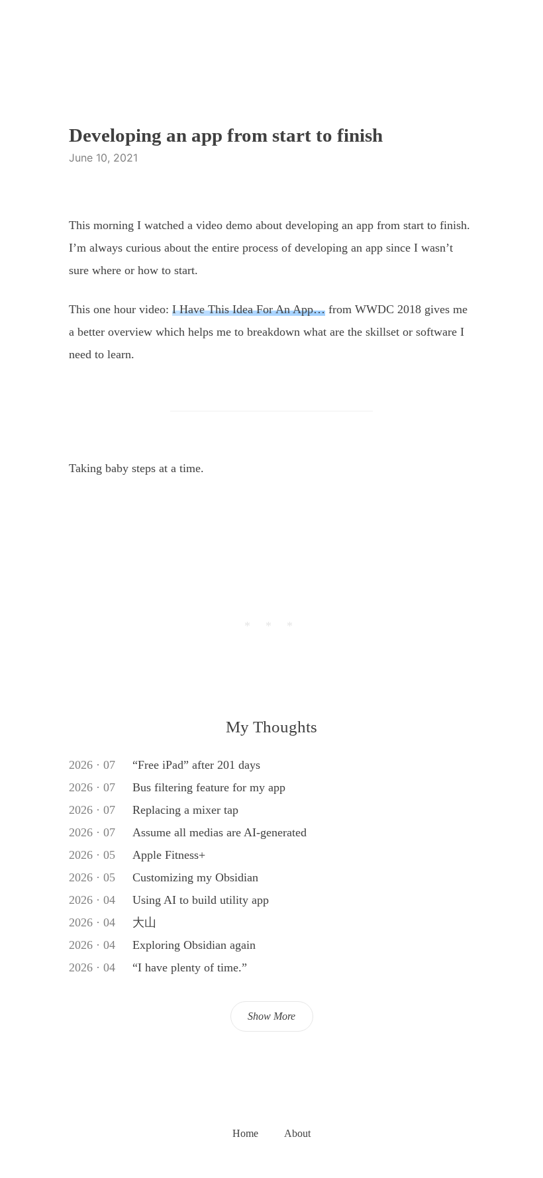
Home (245, 1133)
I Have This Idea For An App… (248, 309)
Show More (271, 1016)
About (297, 1133)
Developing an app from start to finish (226, 135)
